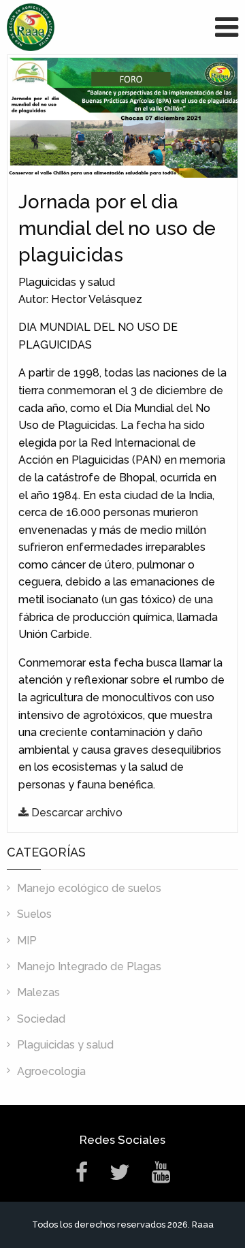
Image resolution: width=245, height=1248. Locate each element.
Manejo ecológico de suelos (89, 888)
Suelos (34, 914)
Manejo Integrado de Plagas (89, 966)
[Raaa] (30, 26)
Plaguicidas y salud (65, 1044)
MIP (27, 940)
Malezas (38, 992)
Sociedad (41, 1018)
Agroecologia (51, 1071)
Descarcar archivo (75, 812)
